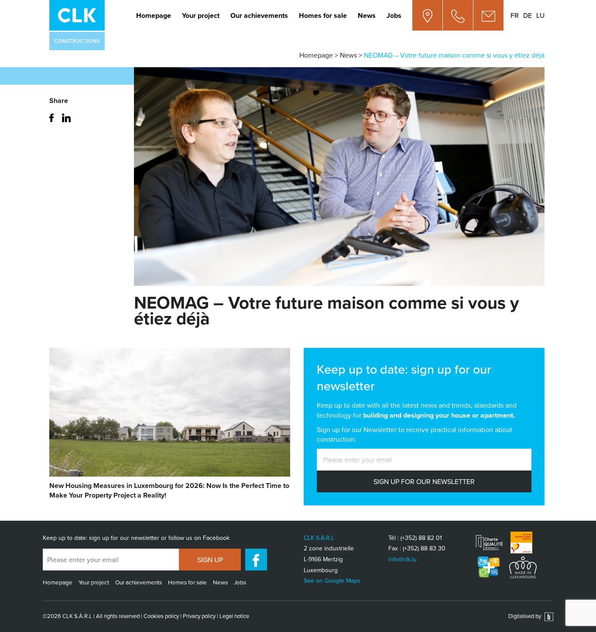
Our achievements (259, 15)
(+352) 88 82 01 (421, 537)
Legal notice (234, 616)
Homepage (153, 15)
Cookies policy (161, 616)
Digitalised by (525, 616)
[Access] (427, 15)
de (527, 15)
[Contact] (488, 15)
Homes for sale (323, 15)
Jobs (394, 15)
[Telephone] (458, 15)
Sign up (210, 559)
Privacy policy (199, 616)
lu (540, 15)
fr (514, 15)
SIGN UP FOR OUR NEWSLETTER (424, 481)
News (367, 15)
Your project (200, 15)
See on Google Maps (332, 580)
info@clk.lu (402, 559)
